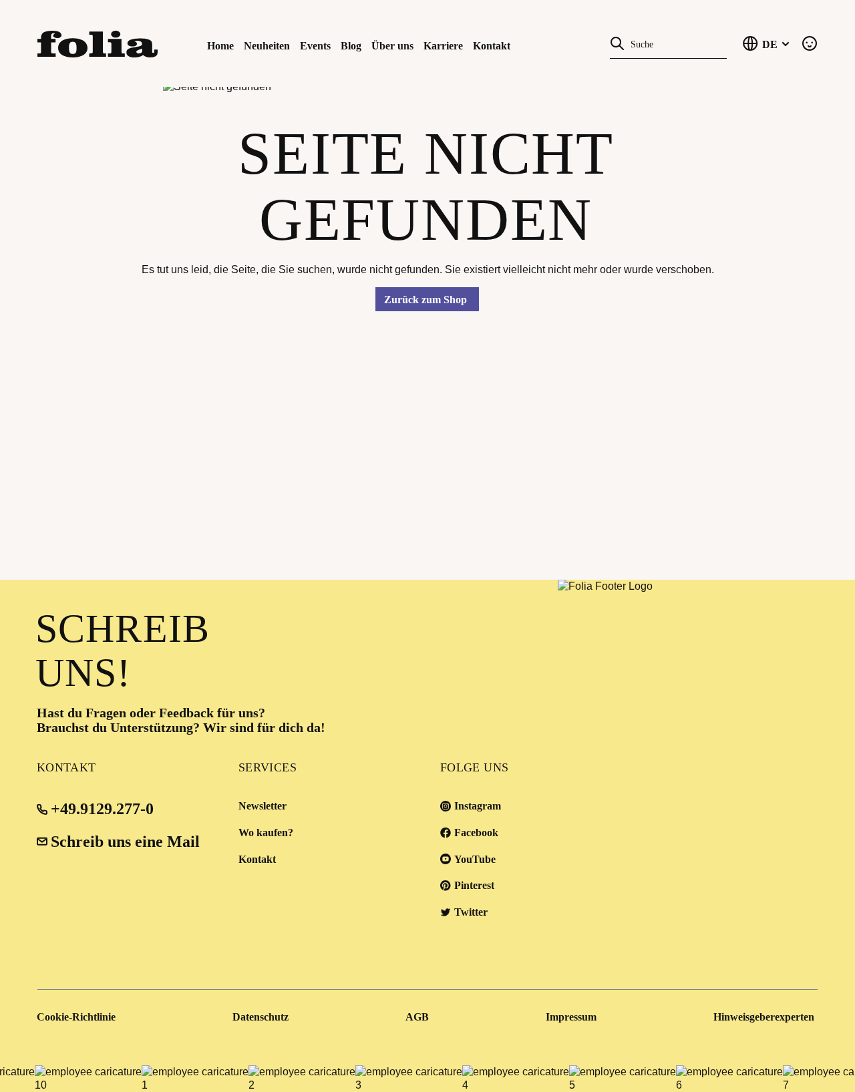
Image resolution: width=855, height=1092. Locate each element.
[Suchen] (617, 42)
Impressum (571, 1017)
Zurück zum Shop (425, 299)
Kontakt (257, 859)
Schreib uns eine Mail (125, 841)
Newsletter (262, 805)
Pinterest (474, 885)
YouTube (475, 859)
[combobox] (676, 43)
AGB (417, 1017)
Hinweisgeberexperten (763, 1017)
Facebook (476, 832)
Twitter (471, 912)
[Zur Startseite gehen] (95, 43)
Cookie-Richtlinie (76, 1017)
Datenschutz (260, 1017)
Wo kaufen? (265, 832)
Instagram (477, 805)
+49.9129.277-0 (102, 808)
